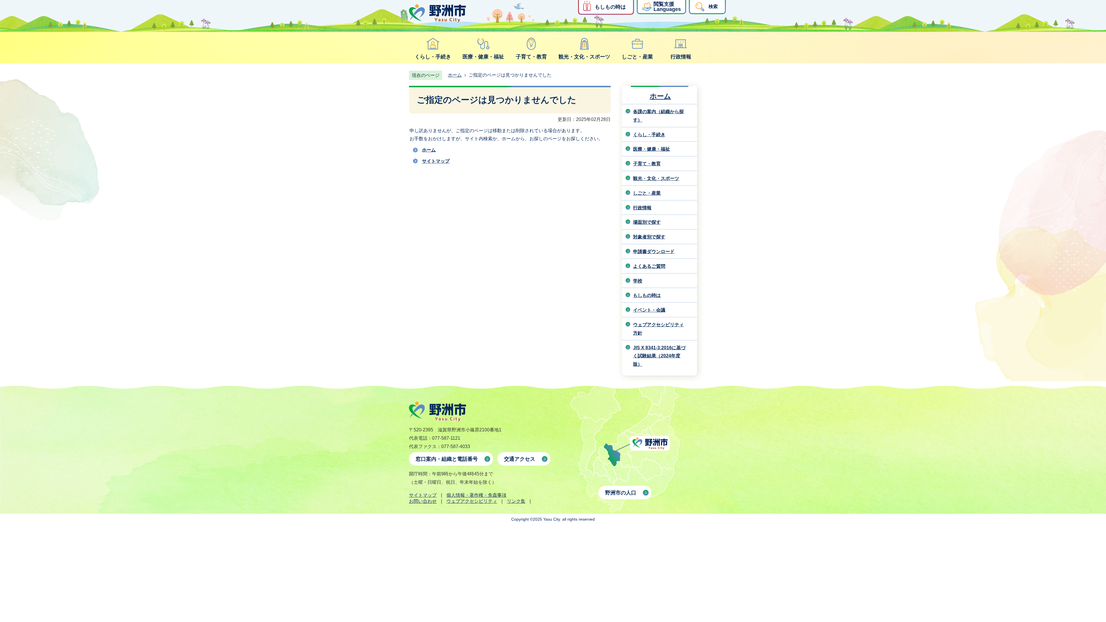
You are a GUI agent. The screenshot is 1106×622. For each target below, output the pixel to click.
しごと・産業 (637, 57)
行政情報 (681, 57)
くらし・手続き (433, 57)
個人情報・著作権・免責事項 (476, 495)
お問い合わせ (423, 501)
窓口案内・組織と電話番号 (447, 459)
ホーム (455, 75)
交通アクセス (519, 459)
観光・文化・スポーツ (584, 57)
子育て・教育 (531, 57)
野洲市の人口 (620, 493)
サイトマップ (436, 161)
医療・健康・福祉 (483, 57)
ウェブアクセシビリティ (471, 501)
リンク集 (516, 501)
